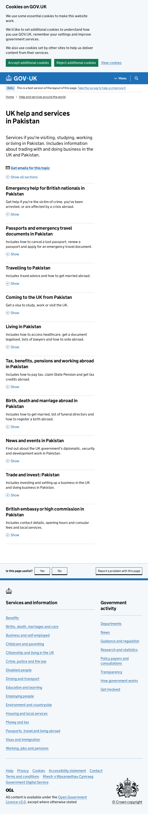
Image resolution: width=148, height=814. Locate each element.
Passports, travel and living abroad (33, 731)
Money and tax (17, 722)
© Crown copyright (127, 802)
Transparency (111, 672)
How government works (119, 680)
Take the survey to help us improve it (102, 88)
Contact (96, 770)
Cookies (38, 770)
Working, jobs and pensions (27, 748)
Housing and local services (27, 713)
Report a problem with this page (119, 571)
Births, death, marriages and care (32, 626)
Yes (45, 571)
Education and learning (24, 687)
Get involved (110, 689)
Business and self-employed (28, 635)
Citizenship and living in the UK (30, 652)
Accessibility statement (67, 770)
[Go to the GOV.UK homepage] (21, 78)
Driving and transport (22, 678)
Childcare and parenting (25, 644)
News (105, 632)
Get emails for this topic (30, 168)
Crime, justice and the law (26, 661)
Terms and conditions (22, 776)
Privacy (23, 770)
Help (9, 770)
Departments (111, 623)
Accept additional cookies (28, 62)
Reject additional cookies (76, 62)
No (62, 571)
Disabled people (19, 670)
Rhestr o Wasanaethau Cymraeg (68, 776)
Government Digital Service (27, 782)
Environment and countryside (29, 705)
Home (10, 97)
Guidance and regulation (120, 641)
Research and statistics (119, 649)
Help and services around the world (42, 97)
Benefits (12, 618)
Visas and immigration (23, 739)
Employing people (20, 696)
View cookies (111, 63)
